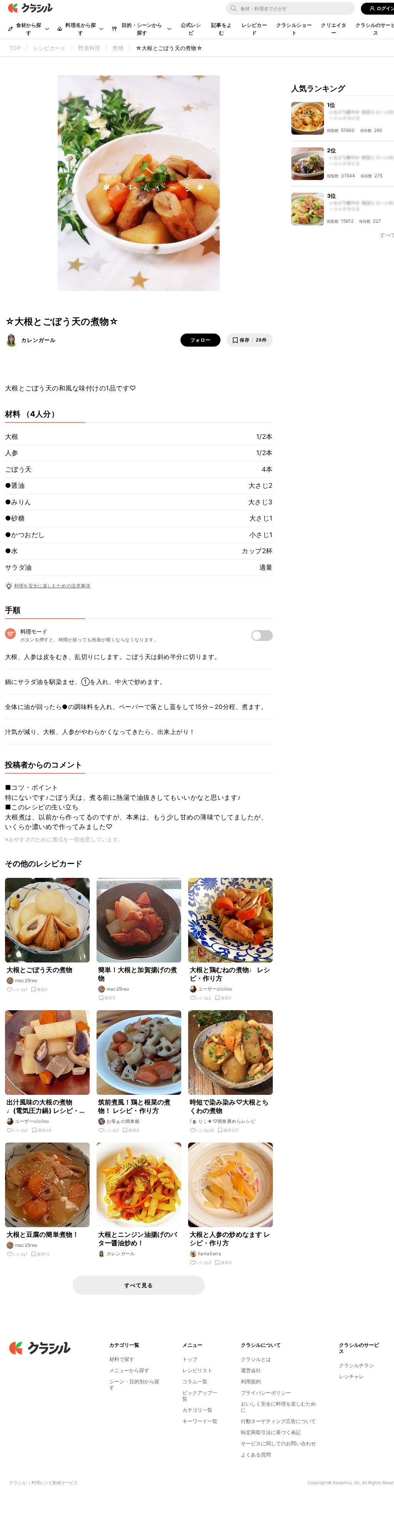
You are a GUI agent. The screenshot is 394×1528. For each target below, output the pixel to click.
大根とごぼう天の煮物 (40, 970)
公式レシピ (191, 29)
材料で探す (121, 1359)
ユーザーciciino (215, 989)
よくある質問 (256, 1454)
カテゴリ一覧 (197, 1410)
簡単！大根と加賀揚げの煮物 (137, 974)
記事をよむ (221, 29)
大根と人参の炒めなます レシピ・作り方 (230, 1239)
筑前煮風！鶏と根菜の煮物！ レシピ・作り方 (134, 1106)
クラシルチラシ (356, 1365)
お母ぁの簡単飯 (123, 1121)
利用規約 (251, 1381)
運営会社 (251, 1370)
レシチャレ (351, 1376)
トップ (189, 1359)
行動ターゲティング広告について (278, 1421)
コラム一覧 (194, 1381)
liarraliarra (210, 1253)
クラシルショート (294, 29)
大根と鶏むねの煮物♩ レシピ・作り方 (230, 974)
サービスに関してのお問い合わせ (278, 1443)
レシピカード (254, 29)
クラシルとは (256, 1359)
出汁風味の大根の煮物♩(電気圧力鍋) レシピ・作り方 (46, 1106)
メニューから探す (129, 1370)
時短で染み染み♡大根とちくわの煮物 (229, 1106)
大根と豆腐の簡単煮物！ (43, 1234)
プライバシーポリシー (266, 1393)
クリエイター (333, 29)
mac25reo (26, 980)
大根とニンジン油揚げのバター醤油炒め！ (137, 1239)
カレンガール (38, 340)
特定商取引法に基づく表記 (271, 1432)
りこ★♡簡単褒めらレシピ (227, 1121)
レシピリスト (197, 1370)
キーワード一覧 (199, 1421)
